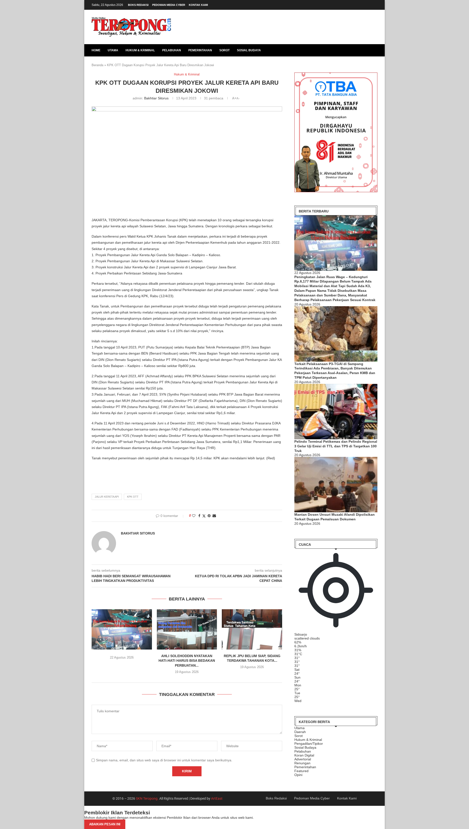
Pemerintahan (200, 50)
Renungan (302, 763)
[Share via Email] (214, 516)
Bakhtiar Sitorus (156, 98)
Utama (113, 50)
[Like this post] (193, 516)
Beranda (97, 65)
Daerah (300, 732)
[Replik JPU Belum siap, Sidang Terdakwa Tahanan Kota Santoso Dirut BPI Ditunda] (252, 629)
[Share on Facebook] (199, 516)
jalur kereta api (107, 496)
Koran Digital (304, 755)
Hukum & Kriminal (140, 50)
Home (96, 50)
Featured (301, 771)
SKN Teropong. (147, 798)
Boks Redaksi (138, 4)
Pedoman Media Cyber (168, 4)
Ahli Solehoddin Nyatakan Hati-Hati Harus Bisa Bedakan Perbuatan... (187, 660)
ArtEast (217, 798)
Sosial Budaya (249, 50)
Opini (298, 775)
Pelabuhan (171, 50)
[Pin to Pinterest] (209, 516)
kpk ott (133, 496)
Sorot (224, 50)
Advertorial (302, 759)
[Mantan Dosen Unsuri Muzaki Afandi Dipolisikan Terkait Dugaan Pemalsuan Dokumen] (335, 484)
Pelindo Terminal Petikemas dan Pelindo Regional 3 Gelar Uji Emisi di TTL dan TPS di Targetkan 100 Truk (335, 446)
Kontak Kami (198, 4)
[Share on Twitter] (204, 516)
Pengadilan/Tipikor (308, 743)
